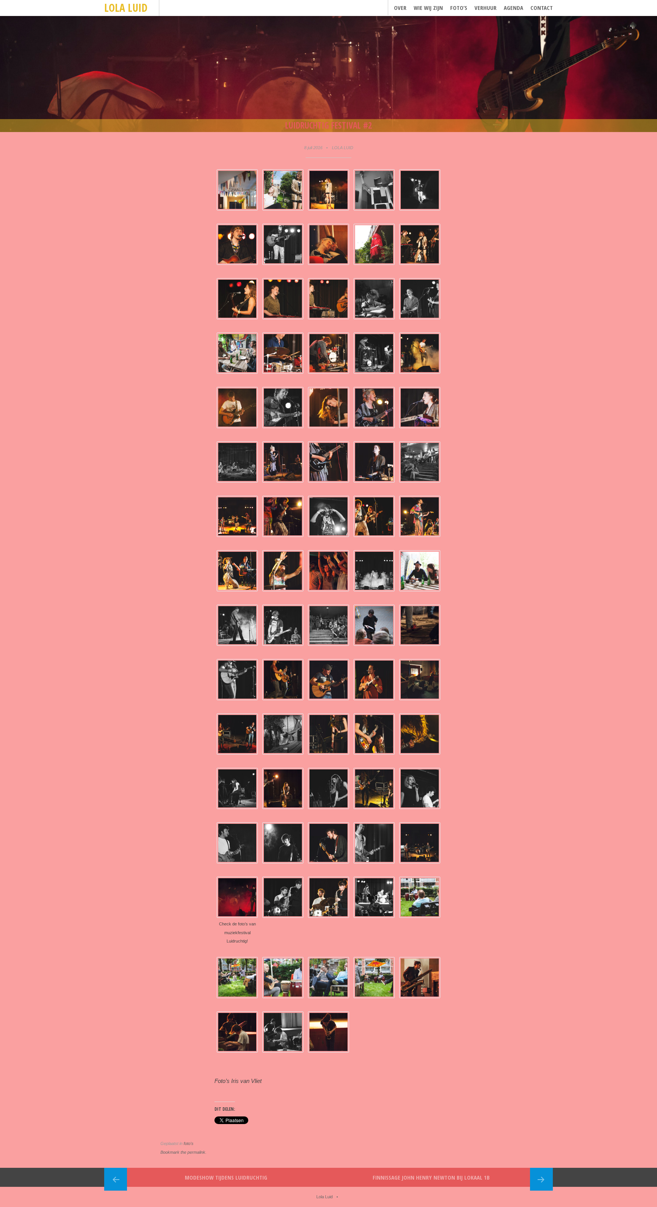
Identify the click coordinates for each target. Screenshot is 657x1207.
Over (400, 7)
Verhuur (485, 7)
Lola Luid (126, 7)
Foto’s (458, 7)
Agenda (513, 7)
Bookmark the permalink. (183, 1152)
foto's (189, 1143)
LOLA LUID (342, 147)
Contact (541, 7)
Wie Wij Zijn (428, 7)
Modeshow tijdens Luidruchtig (226, 1177)
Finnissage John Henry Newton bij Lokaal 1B (431, 1177)
